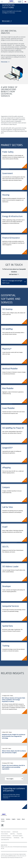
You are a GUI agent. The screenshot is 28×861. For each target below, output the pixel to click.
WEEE (22, 837)
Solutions (8, 819)
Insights (13, 819)
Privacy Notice (19, 833)
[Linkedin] (2, 825)
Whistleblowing (16, 837)
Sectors (2, 819)
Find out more (4, 61)
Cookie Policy (12, 833)
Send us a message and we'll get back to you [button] (12, 282)
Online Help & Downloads (7, 25)
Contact (2, 821)
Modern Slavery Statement (5, 831)
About (23, 819)
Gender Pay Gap (15, 831)
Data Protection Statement (6, 835)
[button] (25, 2)
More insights (10, 778)
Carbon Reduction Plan (5, 839)
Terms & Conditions (4, 833)
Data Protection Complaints (17, 835)
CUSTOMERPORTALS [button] (19, 2)
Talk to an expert (6, 21)
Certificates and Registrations (6, 837)
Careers (18, 819)
